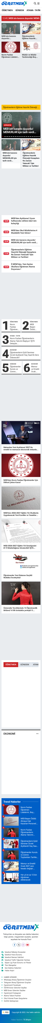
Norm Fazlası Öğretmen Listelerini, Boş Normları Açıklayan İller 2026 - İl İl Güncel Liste (14, 327)
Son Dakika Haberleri (13, 968)
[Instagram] (23, 945)
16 (35, 136)
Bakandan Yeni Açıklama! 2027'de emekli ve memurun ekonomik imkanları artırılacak (21, 448)
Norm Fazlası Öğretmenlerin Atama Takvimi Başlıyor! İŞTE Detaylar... (22, 341)
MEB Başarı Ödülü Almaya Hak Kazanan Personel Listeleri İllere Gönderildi (34, 327)
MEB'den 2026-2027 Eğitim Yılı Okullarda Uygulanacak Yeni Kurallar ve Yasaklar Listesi (21, 514)
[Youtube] (27, 945)
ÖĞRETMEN (7, 10)
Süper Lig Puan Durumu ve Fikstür (18, 963)
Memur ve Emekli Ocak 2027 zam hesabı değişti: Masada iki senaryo (35, 369)
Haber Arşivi (9, 970)
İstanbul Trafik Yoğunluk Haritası (17, 960)
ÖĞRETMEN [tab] (10, 664)
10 (22, 136)
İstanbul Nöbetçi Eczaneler (15, 952)
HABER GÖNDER (10, 977)
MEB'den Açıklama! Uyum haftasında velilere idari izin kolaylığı (24, 221)
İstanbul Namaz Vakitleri (14, 957)
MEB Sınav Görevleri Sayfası (14, 990)
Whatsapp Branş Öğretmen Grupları (17, 980)
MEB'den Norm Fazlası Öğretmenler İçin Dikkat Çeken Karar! (21, 481)
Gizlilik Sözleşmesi (11, 1001)
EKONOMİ (13, 350)
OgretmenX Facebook (12, 985)
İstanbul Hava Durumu (13, 955)
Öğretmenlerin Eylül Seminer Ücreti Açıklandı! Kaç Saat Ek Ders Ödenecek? (24, 355)
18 (39, 136)
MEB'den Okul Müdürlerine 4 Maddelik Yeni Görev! (24, 231)
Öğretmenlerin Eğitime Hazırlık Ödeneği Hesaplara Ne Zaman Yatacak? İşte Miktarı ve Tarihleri (23, 253)
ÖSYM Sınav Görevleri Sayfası (15, 988)
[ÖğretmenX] (14, 3)
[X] (19, 945)
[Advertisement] (21, 81)
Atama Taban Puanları (12, 996)
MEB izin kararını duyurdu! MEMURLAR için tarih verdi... (24, 241)
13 (28, 136)
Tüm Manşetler (10, 965)
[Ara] (35, 3)
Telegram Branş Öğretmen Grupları (17, 982)
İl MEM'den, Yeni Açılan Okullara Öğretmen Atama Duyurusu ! (23, 266)
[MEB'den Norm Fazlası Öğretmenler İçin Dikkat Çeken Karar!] (21, 465)
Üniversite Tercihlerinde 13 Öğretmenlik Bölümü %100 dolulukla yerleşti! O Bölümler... (20, 609)
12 (26, 136)
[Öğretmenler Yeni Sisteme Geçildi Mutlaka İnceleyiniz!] (21, 562)
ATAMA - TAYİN (33, 10)
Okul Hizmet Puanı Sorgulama (15, 998)
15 (32, 136)
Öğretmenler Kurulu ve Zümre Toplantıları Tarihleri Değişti (15, 369)
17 (37, 136)
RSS (6, 1012)
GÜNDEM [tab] (24, 664)
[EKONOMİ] (37, 733)
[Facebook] (14, 945)
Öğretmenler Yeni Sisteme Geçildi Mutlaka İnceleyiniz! (18, 576)
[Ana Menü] (38, 3)
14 (30, 136)
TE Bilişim (27, 1020)
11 (24, 136)
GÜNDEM (19, 10)
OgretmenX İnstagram (12, 993)
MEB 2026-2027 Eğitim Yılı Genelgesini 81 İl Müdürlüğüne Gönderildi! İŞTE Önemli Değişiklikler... (20, 547)
